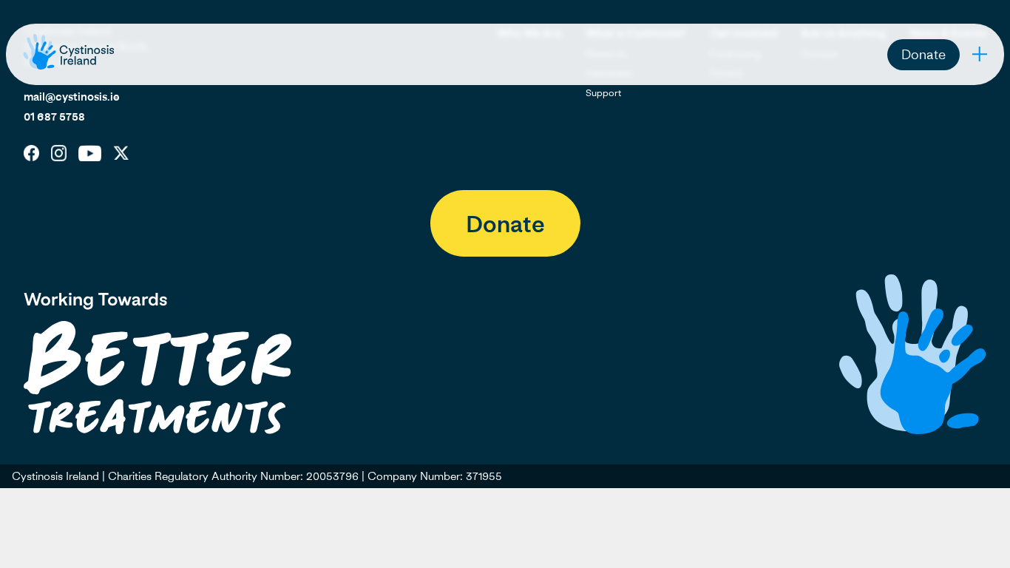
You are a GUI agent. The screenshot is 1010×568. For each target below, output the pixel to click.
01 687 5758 (54, 116)
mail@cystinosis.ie (72, 96)
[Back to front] (69, 69)
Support (604, 92)
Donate (923, 54)
